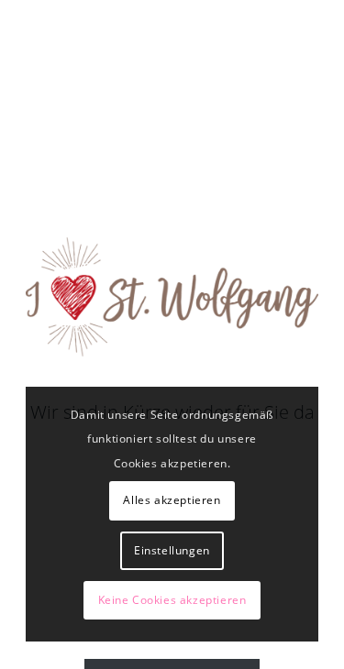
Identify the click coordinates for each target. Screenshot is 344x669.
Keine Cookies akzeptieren (172, 600)
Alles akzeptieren (171, 500)
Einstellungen (172, 550)
